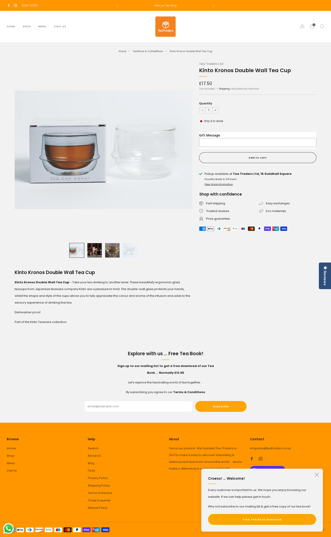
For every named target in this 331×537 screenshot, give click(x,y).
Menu (42, 26)
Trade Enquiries (99, 500)
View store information (218, 184)
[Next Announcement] (214, 5)
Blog (91, 463)
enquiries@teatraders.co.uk (270, 448)
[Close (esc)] (317, 475)
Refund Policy (97, 508)
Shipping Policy (99, 485)
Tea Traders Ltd (211, 64)
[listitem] (165, 5)
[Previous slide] (23, 149)
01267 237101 (30, 5)
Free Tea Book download (262, 519)
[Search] (322, 26)
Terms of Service (100, 493)
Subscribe (221, 406)
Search (93, 448)
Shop (27, 26)
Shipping (224, 88)
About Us (94, 456)
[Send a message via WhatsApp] (8, 528)
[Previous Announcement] (117, 5)
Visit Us (60, 26)
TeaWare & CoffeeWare (148, 51)
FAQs (91, 470)
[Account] (302, 26)
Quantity (205, 103)
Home (11, 26)
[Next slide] (183, 149)
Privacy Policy (98, 478)
